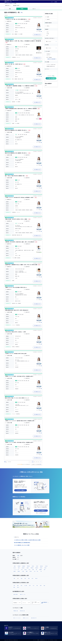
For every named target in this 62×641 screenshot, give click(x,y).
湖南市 (44, 585)
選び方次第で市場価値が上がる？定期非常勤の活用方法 (22, 542)
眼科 (36, 569)
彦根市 (18, 585)
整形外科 (41, 567)
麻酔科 (27, 571)
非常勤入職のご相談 (22, 610)
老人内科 (14, 567)
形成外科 (45, 567)
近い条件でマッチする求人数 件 (36, 464)
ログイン (52, 1)
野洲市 (41, 585)
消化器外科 (23, 567)
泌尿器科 (14, 571)
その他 (41, 571)
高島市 (14, 587)
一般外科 (19, 567)
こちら (44, 512)
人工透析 (23, 571)
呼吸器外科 (32, 567)
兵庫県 (29, 578)
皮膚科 (44, 569)
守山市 (33, 585)
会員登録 (55, 1)
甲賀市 (37, 585)
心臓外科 (28, 567)
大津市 (14, 585)
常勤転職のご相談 (15, 610)
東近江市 (18, 587)
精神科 (33, 569)
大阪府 (25, 578)
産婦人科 (26, 569)
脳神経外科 (36, 567)
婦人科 (29, 569)
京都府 (21, 578)
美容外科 (31, 571)
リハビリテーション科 (16, 569)
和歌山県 (36, 578)
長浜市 (21, 585)
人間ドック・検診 (36, 571)
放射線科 (19, 571)
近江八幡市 (25, 585)
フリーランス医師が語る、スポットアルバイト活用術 (21, 545)
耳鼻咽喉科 (40, 569)
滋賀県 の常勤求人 (15, 594)
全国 (18, 555)
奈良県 (32, 578)
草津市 (30, 585)
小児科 (22, 569)
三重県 (14, 578)
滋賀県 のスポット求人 (23, 594)
